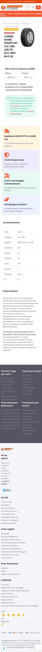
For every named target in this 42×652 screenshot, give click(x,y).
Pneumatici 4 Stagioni (9, 520)
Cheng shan (26, 24)
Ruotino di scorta (21, 13)
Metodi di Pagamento (9, 536)
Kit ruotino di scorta (9, 511)
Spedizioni (5, 533)
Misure (8, 73)
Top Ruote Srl (20, 647)
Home (5, 24)
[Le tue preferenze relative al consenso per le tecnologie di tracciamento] (4, 648)
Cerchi (10, 13)
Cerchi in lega (6, 502)
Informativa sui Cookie (10, 555)
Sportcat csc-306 (12, 26)
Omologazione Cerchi (9, 596)
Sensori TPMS (6, 593)
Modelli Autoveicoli (8, 523)
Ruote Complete (7, 508)
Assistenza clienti (8, 603)
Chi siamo (5, 584)
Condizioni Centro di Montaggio (13, 552)
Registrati (5, 568)
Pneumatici (14, 24)
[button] (28, 7)
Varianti (25, 73)
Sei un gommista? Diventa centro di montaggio (19, 606)
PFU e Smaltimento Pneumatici (13, 542)
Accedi (3, 571)
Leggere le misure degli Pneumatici (15, 590)
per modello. (15, 106)
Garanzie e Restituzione (10, 539)
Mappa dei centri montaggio (12, 587)
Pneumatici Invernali (9, 517)
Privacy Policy (6, 558)
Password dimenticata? (10, 574)
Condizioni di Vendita (9, 546)
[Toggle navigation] (33, 7)
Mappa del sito (7, 600)
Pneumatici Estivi (8, 514)
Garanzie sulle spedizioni (11, 549)
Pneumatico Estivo (11, 29)
